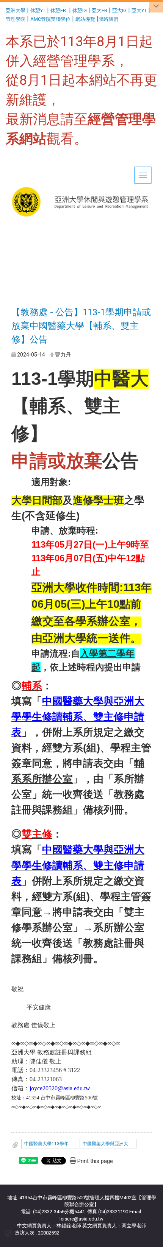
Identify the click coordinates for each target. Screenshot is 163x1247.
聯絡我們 (109, 19)
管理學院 (15, 19)
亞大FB (99, 10)
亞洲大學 (15, 10)
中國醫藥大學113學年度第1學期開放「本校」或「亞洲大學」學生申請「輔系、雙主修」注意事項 (51, 1143)
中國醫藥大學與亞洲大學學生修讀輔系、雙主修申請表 (109, 1143)
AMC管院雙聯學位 (50, 19)
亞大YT (139, 10)
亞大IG (119, 10)
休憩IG (79, 10)
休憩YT (37, 10)
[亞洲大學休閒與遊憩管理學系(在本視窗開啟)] (81, 178)
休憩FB (58, 10)
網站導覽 (85, 19)
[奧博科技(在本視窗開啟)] (10, 1233)
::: (3, 9)
